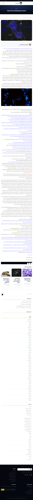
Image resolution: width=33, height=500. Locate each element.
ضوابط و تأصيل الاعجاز (28, 454)
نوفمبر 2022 (29, 357)
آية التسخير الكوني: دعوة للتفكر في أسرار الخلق (16, 280)
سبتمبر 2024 (29, 332)
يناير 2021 (30, 385)
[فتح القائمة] (2, 3)
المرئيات (30, 436)
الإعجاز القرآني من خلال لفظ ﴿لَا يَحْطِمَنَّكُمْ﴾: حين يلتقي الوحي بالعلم (23, 307)
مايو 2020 (30, 390)
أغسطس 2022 (29, 360)
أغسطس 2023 (29, 347)
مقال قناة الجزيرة (29, 259)
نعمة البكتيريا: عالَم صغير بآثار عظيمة (27, 280)
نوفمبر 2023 (29, 342)
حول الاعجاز (30, 444)
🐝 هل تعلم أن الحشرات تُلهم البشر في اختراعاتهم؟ (6, 280)
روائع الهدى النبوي (29, 449)
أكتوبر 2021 (30, 375)
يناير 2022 (30, 370)
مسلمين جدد (29, 456)
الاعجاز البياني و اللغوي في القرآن (27, 418)
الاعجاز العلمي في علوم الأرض (28, 426)
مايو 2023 (30, 352)
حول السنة (30, 446)
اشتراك (3, 489)
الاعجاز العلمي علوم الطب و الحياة (27, 421)
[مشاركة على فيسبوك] (29, 263)
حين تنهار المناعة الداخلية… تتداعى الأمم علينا (26, 304)
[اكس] (2, 0)
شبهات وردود (29, 451)
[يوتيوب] (5, 0)
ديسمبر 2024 (29, 327)
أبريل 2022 (30, 365)
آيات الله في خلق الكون (28, 411)
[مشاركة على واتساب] (27, 263)
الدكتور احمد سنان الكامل (24, 44)
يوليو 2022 (30, 362)
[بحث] (4, 3)
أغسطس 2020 (29, 388)
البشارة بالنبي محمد (29, 431)
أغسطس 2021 (29, 378)
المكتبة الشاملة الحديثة (14, 74)
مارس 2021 (30, 383)
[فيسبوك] (4, 0)
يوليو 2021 (30, 380)
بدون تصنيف (29, 439)
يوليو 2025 (30, 322)
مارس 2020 (29, 393)
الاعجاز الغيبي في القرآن (28, 428)
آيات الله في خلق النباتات (28, 413)
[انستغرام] (1, 0)
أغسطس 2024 (29, 334)
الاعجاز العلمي (14, 470)
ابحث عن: (30, 294)
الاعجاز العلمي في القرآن (28, 423)
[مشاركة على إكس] (31, 263)
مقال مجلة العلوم (29, 257)
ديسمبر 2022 (29, 355)
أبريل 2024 (30, 337)
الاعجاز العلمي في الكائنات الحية (12, 479)
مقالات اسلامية (29, 459)
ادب (30, 416)
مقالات (31, 489)
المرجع (28, 195)
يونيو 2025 (30, 324)
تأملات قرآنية (29, 441)
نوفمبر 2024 (29, 329)
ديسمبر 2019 (29, 398)
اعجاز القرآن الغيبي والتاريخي (13, 472)
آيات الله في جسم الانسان (28, 408)
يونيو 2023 (30, 350)
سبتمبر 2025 (29, 319)
